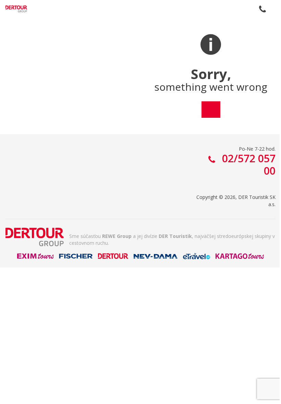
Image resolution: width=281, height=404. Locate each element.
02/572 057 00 (262, 8)
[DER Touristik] (34, 237)
